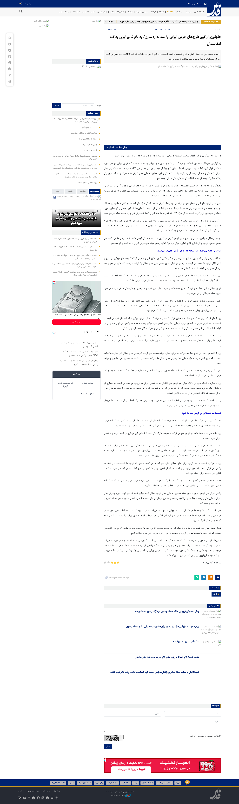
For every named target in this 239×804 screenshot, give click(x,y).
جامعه (161, 12)
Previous (97, 211)
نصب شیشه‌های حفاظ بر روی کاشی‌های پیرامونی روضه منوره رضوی (167, 657)
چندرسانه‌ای (102, 12)
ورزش (144, 12)
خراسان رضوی (147, 783)
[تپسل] (105, 760)
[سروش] (10, 62)
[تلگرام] (10, 68)
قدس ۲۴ (91, 12)
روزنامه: (98, 105)
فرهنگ (153, 12)
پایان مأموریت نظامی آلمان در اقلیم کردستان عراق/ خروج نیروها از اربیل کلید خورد (167, 22)
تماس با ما (46, 791)
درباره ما (57, 791)
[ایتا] (10, 56)
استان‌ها (120, 12)
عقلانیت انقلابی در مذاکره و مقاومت (84, 133)
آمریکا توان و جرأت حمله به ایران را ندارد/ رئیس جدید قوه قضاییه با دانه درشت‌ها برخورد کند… (154, 672)
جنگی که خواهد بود (90, 144)
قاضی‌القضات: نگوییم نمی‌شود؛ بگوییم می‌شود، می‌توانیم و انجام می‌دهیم (76, 219)
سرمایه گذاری (76, 322)
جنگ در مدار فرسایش (89, 127)
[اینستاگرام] (10, 75)
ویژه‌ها (81, 12)
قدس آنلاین (214, 9)
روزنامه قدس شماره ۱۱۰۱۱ (87, 182)
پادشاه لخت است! (90, 150)
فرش (215, 594)
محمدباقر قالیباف (58, 783)
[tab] (95, 191)
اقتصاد (170, 12)
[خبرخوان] (20, 798)
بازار (74, 12)
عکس (112, 12)
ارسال (108, 746)
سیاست (189, 12)
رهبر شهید (99, 783)
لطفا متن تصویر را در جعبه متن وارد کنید (205, 736)
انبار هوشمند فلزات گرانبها (65, 385)
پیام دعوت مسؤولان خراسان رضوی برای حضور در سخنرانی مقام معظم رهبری (162, 626)
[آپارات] (10, 81)
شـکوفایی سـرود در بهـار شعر (185, 642)
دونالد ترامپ (112, 783)
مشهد (71, 783)
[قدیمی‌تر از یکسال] (210, 615)
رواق (137, 12)
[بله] (10, 50)
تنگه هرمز (125, 783)
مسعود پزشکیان (84, 783)
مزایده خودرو (87, 383)
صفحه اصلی (199, 12)
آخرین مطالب (93, 113)
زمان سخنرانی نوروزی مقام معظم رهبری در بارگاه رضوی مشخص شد (166, 611)
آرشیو (20, 791)
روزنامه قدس (63, 12)
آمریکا (178, 783)
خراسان (130, 12)
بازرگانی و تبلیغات (32, 791)
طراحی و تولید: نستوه (118, 795)
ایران (136, 783)
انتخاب (56, 105)
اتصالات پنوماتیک (87, 394)
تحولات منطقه (211, 22)
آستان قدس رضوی (164, 783)
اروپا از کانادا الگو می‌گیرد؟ (88, 139)
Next (55, 211)
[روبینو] (10, 44)
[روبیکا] (10, 38)
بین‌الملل (179, 12)
